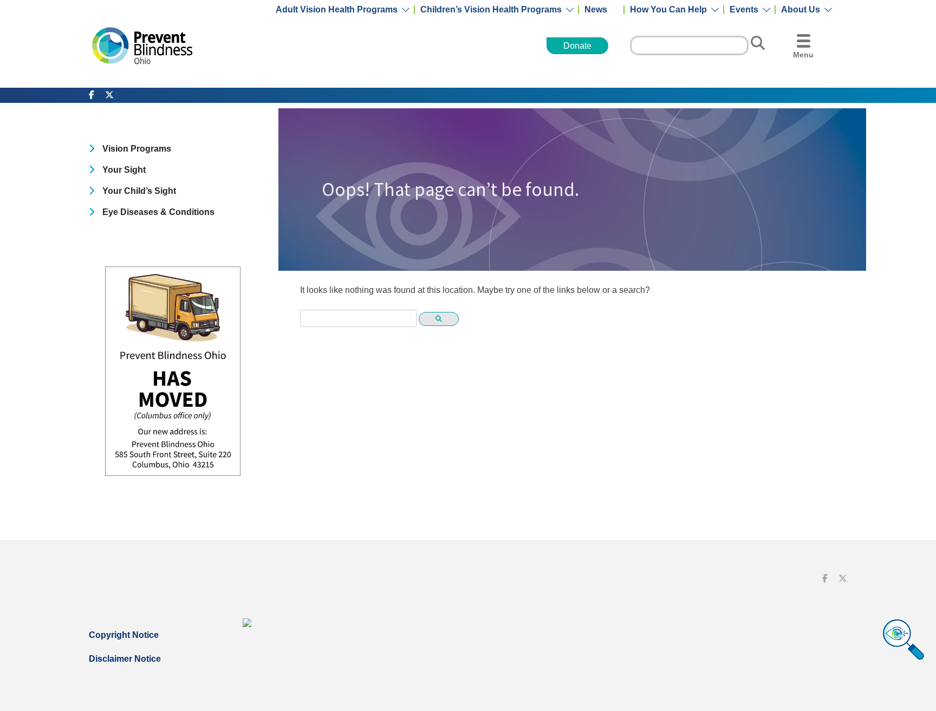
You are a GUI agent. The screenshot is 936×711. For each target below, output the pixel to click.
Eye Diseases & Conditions (158, 212)
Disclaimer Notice (125, 658)
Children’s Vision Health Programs (491, 9)
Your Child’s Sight (139, 190)
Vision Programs (136, 148)
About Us (800, 9)
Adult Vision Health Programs (337, 9)
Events (744, 9)
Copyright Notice (124, 635)
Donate (577, 45)
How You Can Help (668, 9)
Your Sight (124, 169)
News (595, 9)
